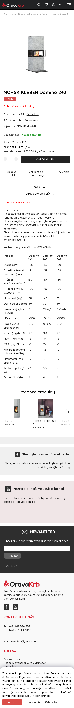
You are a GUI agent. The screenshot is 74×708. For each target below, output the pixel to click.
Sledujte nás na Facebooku (46, 454)
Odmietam (52, 702)
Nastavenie (33, 702)
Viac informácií (41, 695)
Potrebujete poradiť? (37, 193)
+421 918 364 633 (19, 626)
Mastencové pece (58, 14)
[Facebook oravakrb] (7, 606)
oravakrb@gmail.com (23, 641)
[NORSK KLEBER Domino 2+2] (37, 50)
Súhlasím (12, 702)
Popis (37, 187)
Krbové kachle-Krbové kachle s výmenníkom (25, 14)
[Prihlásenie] (53, 5)
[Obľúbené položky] (46, 5)
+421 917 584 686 (18, 630)
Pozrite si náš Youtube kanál (38, 488)
